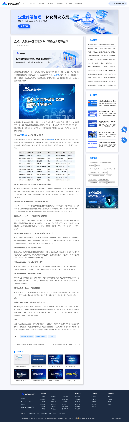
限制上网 (109, 175)
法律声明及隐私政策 (116, 418)
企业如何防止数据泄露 (105, 162)
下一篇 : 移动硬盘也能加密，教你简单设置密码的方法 (65, 344)
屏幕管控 (53, 404)
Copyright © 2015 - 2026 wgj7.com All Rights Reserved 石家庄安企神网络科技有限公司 (42, 418)
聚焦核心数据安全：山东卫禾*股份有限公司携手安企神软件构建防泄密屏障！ (101, 52)
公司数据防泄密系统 (93, 162)
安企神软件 (24, 135)
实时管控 (53, 406)
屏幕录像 (42, 406)
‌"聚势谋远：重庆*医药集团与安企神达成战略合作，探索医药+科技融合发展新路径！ (102, 60)
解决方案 (78, 393)
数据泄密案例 (102, 182)
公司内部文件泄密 (93, 182)
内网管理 (64, 404)
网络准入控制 (65, 409)
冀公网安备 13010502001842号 (87, 418)
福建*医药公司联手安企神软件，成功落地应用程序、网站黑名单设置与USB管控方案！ (101, 63)
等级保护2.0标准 (92, 179)
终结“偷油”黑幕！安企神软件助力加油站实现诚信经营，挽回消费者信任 (102, 45)
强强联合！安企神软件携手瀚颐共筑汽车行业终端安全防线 (102, 82)
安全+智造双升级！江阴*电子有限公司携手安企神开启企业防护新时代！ (102, 49)
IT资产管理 (64, 401)
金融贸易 (94, 401)
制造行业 (77, 409)
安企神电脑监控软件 (42, 413)
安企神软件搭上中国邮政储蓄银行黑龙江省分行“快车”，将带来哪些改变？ (101, 85)
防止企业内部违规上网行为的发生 (96, 175)
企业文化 (110, 404)
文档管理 (53, 397)
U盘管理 (56, 75)
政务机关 (94, 397)
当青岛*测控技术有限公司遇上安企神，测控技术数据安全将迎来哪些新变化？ (101, 56)
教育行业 (94, 399)
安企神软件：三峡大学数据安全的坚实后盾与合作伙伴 (102, 74)
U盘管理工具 (52, 336)
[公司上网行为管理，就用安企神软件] (47, 59)
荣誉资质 (110, 401)
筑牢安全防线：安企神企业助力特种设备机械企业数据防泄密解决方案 (102, 71)
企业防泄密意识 (92, 172)
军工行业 (77, 397)
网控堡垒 (53, 409)
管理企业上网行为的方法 (94, 169)
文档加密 (42, 397)
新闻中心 (110, 399)
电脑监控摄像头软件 (103, 179)
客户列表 (94, 393)
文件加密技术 (111, 182)
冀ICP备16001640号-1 (70, 418)
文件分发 (42, 401)
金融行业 (77, 406)
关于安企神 (111, 393)
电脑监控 (53, 401)
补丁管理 (42, 409)
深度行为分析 (65, 406)
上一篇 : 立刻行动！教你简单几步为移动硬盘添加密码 (29, 344)
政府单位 (77, 404)
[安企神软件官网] (11, 3)
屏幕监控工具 (99, 165)
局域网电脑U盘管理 (41, 336)
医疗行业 (77, 401)
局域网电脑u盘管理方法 (26, 336)
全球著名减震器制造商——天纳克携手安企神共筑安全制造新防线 (102, 67)
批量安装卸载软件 (102, 172)
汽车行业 (77, 399)
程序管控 (42, 399)
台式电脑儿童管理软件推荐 (109, 169)
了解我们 (110, 397)
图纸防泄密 (91, 165)
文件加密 (51, 139)
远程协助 (42, 404)
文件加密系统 (32, 413)
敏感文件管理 (65, 399)
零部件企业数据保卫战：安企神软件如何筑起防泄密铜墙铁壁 (102, 78)
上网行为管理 (65, 397)
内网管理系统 (61, 413)
